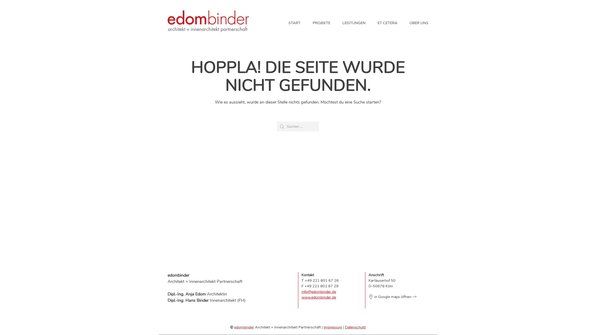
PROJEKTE (321, 23)
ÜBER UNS (419, 23)
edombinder (244, 327)
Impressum (333, 327)
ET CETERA (387, 23)
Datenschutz (355, 327)
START (294, 23)
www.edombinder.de (318, 297)
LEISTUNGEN (354, 23)
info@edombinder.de (318, 291)
